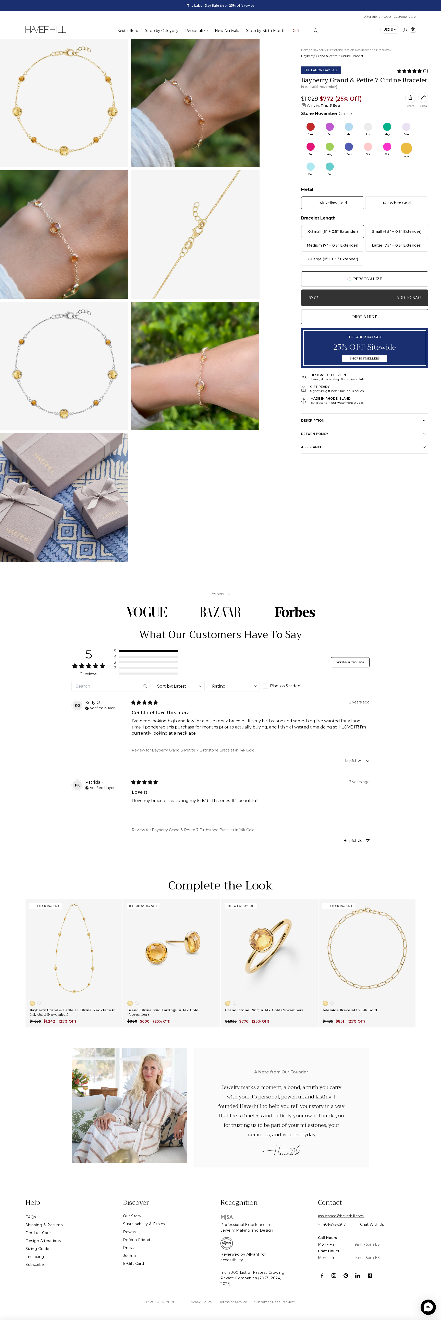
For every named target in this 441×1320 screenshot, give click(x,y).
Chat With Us (372, 1224)
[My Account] (405, 29)
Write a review (350, 662)
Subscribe (35, 1264)
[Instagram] (334, 1276)
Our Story (132, 1216)
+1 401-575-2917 (332, 1224)
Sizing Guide (38, 1248)
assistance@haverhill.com (341, 1216)
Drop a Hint (364, 317)
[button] (146, 651)
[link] (412, 71)
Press (128, 1247)
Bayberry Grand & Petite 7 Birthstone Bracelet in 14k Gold (203, 750)
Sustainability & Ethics (144, 1224)
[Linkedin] (358, 1276)
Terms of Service (233, 1302)
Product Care (38, 1233)
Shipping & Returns (44, 1225)
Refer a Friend (136, 1239)
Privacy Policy (200, 1302)
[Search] (315, 30)
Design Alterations (43, 1240)
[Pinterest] (346, 1276)
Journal (130, 1255)
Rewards (131, 1232)
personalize (367, 279)
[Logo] (46, 32)
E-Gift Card (133, 1263)
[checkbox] (289, 686)
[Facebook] (322, 1276)
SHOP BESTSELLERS (364, 358)
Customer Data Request (274, 1302)
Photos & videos (286, 686)
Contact (330, 1203)
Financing (35, 1256)
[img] (100, 707)
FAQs (31, 1217)
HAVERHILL (171, 1302)
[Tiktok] (370, 1276)
